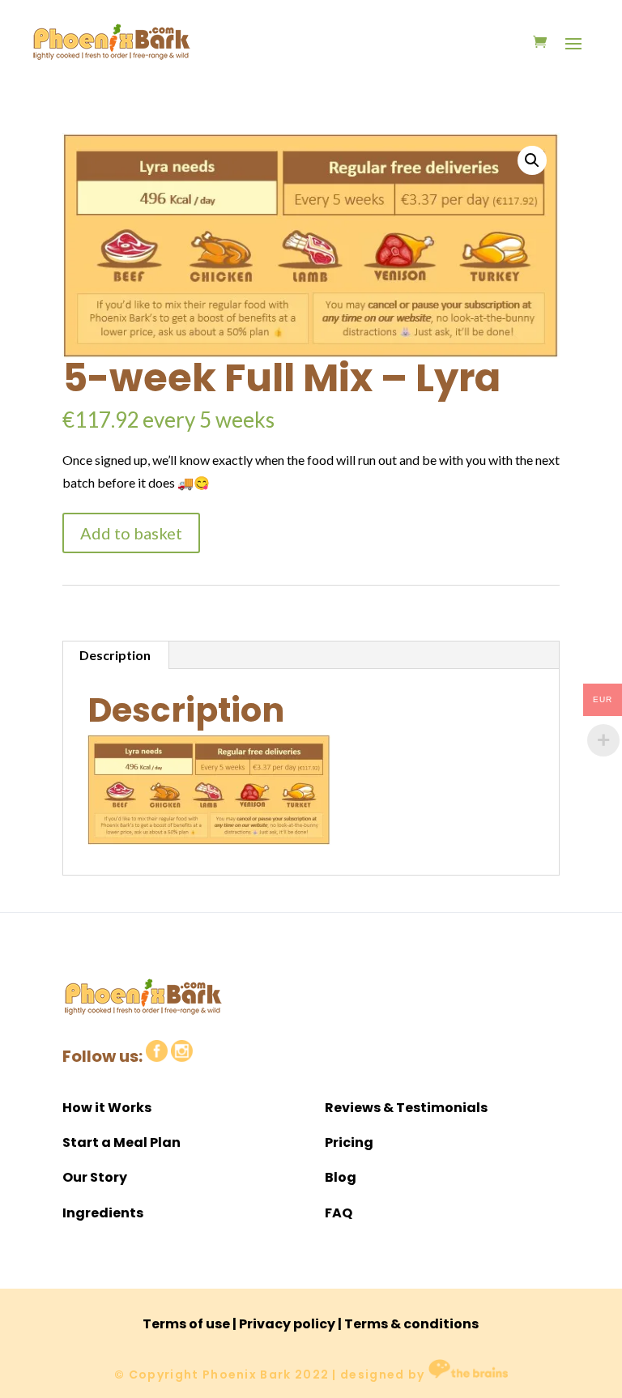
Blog (340, 1177)
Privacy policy (287, 1324)
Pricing (349, 1142)
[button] (532, 160)
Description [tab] (115, 655)
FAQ (338, 1213)
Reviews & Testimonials (406, 1107)
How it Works (106, 1107)
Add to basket (131, 533)
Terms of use (186, 1324)
